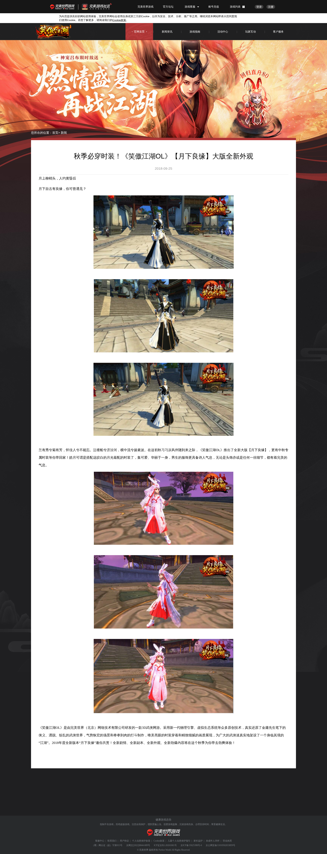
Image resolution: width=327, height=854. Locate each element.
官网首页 (139, 31)
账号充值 (213, 6)
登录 (259, 6)
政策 (119, 20)
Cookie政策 (158, 840)
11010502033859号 (226, 845)
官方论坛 (168, 6)
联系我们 (112, 840)
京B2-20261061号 (168, 845)
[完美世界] (163, 832)
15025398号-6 (195, 845)
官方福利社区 (100, 6)
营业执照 (227, 840)
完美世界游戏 (63, 6)
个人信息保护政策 (141, 840)
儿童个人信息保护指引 (179, 840)
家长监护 (198, 840)
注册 (270, 6)
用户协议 (124, 840)
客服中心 (99, 840)
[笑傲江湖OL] (54, 32)
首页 (55, 132)
